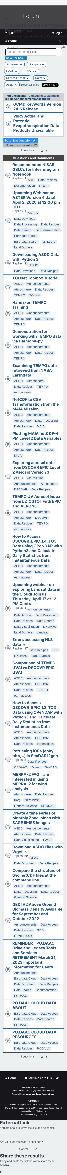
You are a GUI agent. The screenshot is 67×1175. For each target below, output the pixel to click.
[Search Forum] (59, 50)
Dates (39, 77)
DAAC (10, 71)
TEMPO (19, 295)
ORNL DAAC (23, 936)
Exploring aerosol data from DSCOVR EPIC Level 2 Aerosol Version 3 (36, 467)
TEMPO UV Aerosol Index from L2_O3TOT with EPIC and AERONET (36, 501)
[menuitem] (26, 1078)
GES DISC (32, 800)
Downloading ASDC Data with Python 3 (35, 257)
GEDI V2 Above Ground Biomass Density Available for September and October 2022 (37, 911)
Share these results (19, 145)
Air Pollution (35, 478)
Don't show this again (16, 48)
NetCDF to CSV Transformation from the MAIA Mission (35, 404)
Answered (13, 64)
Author (10, 84)
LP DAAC (49, 241)
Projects (29, 71)
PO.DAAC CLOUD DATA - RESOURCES (35, 1034)
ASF (31, 180)
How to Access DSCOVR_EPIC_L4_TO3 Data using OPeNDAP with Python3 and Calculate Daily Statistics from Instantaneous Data (37, 548)
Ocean (36, 767)
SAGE (47, 840)
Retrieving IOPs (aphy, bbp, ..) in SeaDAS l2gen (35, 753)
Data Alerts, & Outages (43, 95)
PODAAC (20, 996)
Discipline (35, 64)
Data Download (24, 218)
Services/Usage (16, 77)
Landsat (42, 632)
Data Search (22, 230)
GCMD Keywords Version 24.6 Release (37, 106)
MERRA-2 (48, 806)
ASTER (33, 213)
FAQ (17, 800)
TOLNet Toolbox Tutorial (35, 278)
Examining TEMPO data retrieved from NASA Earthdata (34, 370)
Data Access (22, 615)
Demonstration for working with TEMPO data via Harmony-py (36, 336)
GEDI (40, 930)
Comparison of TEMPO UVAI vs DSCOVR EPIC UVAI (33, 668)
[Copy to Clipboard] (1, 1172)
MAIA (40, 426)
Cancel (23, 1149)
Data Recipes (47, 180)
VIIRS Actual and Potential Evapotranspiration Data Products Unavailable (36, 123)
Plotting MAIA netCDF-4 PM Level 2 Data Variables (37, 436)
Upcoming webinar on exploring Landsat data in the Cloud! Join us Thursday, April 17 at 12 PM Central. (36, 594)
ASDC (34, 265)
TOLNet (34, 295)
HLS (55, 650)
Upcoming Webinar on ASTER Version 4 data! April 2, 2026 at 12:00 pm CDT (36, 199)
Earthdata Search (26, 241)
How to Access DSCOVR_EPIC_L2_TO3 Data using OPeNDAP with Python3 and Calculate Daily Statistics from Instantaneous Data (37, 714)
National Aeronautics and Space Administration (33, 1094)
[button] (42, 151)
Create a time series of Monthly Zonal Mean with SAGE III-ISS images (36, 818)
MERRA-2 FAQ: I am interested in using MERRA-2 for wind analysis (30, 781)
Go (35, 1149)
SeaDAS (51, 767)
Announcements (38, 283)
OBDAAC (20, 767)
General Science (25, 806)
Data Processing (25, 224)
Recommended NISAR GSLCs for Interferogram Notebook (35, 169)
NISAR (44, 185)
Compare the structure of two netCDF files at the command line (36, 875)
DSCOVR (20, 489)
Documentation (24, 185)
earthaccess (22, 392)
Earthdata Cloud (25, 236)
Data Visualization (48, 230)
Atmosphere (22, 289)
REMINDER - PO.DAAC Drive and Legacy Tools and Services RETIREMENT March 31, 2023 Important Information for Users (34, 955)
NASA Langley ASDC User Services (39, 1091)
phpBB (23, 1104)
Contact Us (33, 1101)
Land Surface (23, 247)
